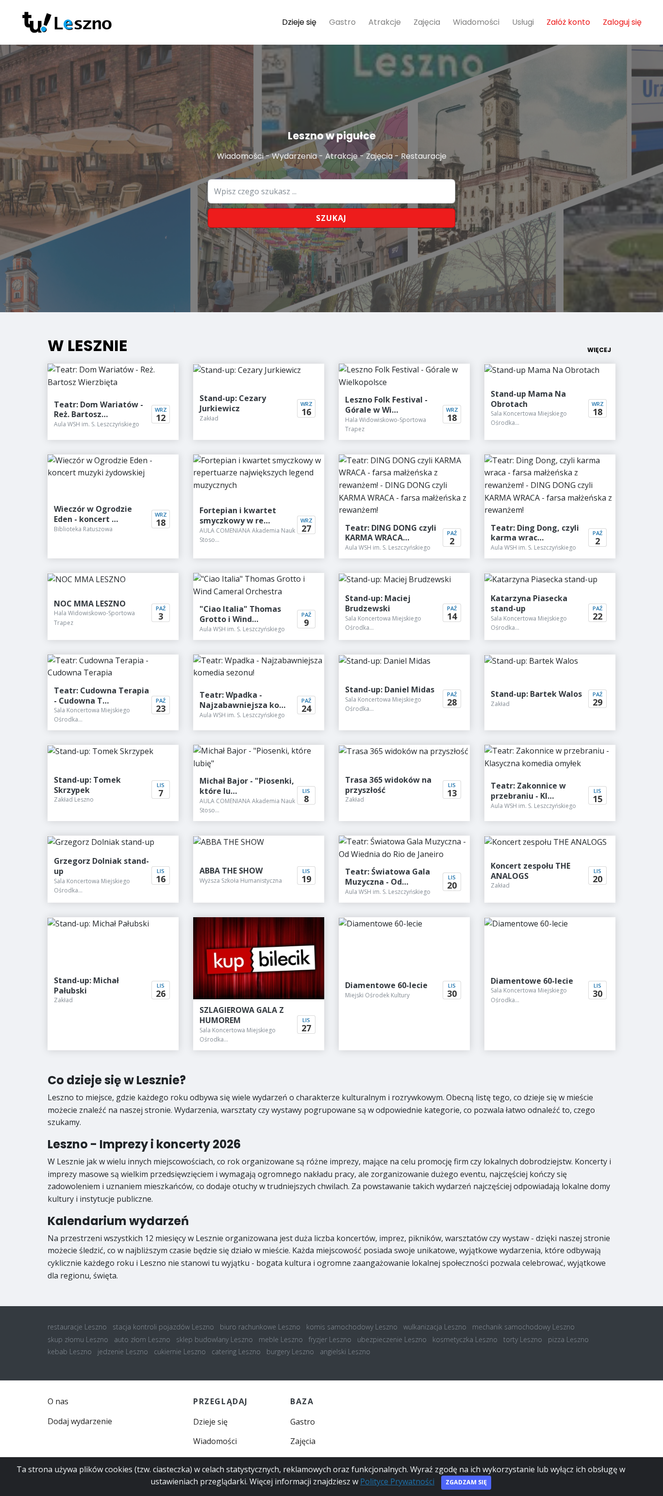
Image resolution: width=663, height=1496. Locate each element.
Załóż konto (568, 22)
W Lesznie (88, 345)
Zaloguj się (622, 22)
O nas (58, 1401)
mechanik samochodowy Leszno (523, 1326)
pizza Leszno (568, 1339)
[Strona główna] (67, 22)
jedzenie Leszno (123, 1351)
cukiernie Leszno (180, 1351)
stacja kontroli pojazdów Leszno (163, 1326)
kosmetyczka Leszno (464, 1339)
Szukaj (331, 218)
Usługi (523, 22)
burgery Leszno (290, 1351)
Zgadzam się (466, 1482)
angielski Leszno (345, 1351)
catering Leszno (236, 1351)
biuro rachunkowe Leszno (260, 1326)
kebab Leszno (70, 1351)
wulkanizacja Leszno (434, 1326)
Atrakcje (384, 22)
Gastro (342, 22)
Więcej (599, 350)
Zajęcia (427, 22)
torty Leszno (522, 1339)
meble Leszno (281, 1339)
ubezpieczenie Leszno (392, 1339)
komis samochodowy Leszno (352, 1326)
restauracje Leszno (77, 1326)
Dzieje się (299, 22)
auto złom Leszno (142, 1339)
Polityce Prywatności (397, 1481)
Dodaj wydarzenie (80, 1421)
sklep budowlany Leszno (214, 1339)
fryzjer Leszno (330, 1339)
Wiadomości (476, 22)
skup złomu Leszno (78, 1339)
